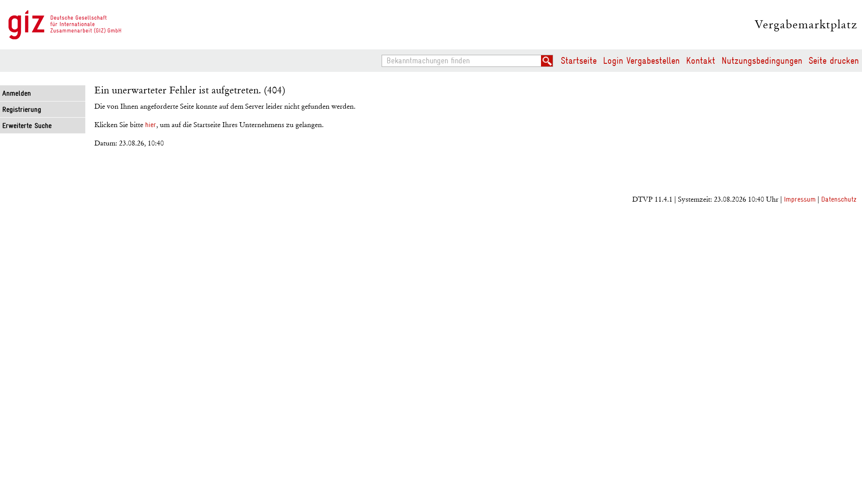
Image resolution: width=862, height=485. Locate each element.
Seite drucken (834, 60)
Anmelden (16, 93)
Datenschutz (839, 199)
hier (150, 125)
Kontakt (700, 60)
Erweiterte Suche (27, 126)
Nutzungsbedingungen (761, 60)
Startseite (579, 60)
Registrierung (21, 110)
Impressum (800, 199)
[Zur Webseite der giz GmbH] (65, 25)
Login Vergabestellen (641, 60)
